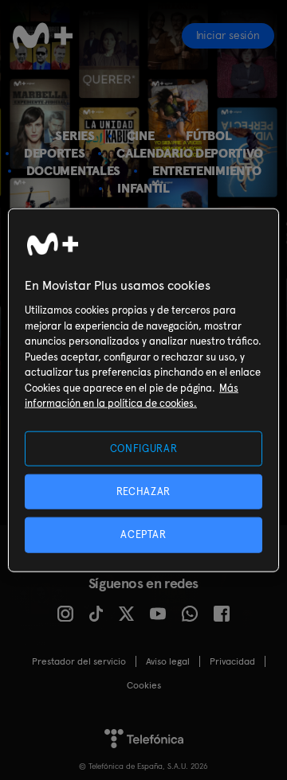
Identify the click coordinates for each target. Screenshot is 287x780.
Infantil (143, 188)
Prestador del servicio (79, 661)
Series (74, 135)
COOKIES (144, 685)
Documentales (73, 170)
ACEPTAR (143, 534)
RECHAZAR (143, 491)
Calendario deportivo (189, 153)
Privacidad (232, 661)
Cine (141, 135)
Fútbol (208, 135)
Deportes (54, 153)
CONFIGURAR (144, 448)
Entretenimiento (206, 170)
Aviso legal (168, 661)
